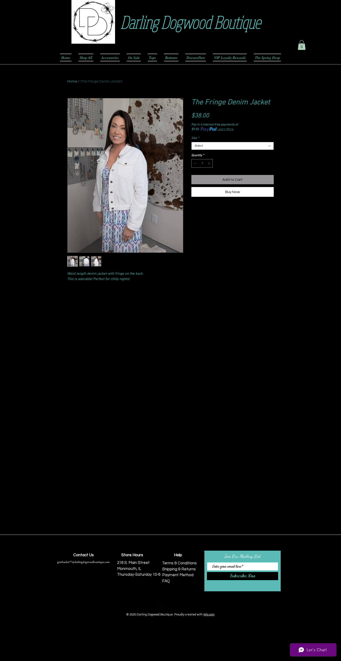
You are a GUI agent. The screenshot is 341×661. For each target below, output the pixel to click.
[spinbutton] (202, 163)
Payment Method (177, 575)
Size (195, 138)
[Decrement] (195, 163)
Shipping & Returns (179, 569)
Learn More (226, 129)
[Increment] (209, 163)
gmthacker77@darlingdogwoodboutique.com (83, 562)
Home (72, 81)
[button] (302, 45)
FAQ (166, 581)
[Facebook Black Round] (161, 605)
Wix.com (209, 614)
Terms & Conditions (179, 563)
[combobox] (232, 146)
